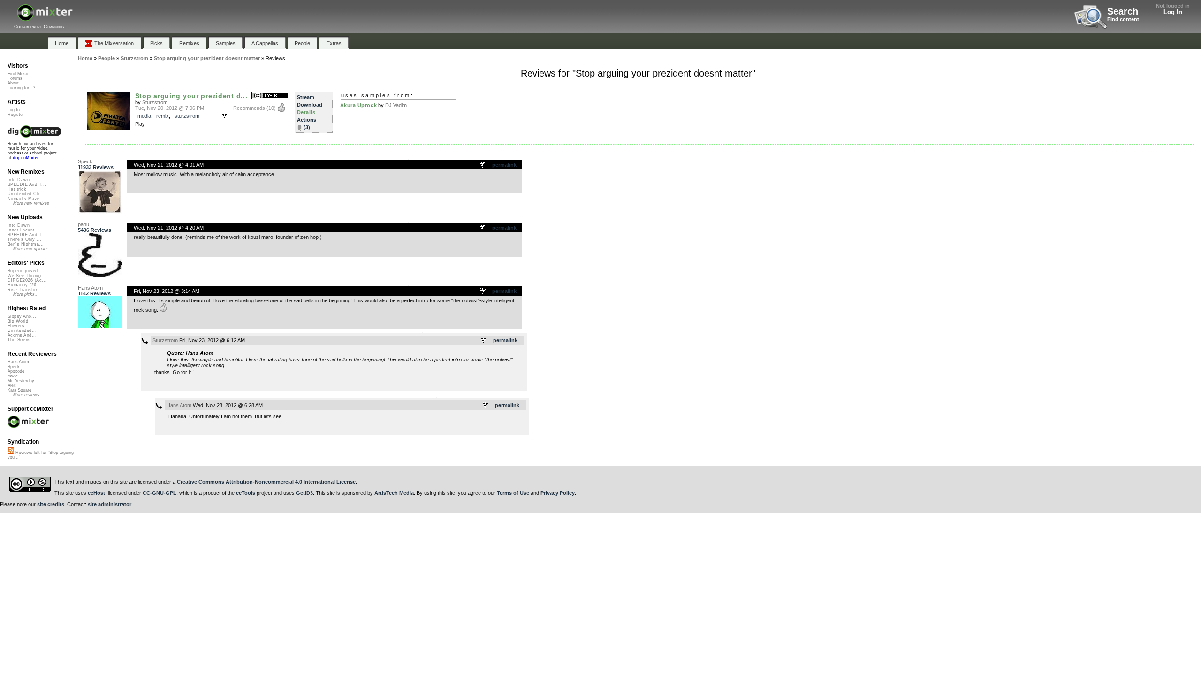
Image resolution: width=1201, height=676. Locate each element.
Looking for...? (21, 87)
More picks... (26, 294)
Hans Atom (90, 288)
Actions (306, 120)
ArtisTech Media (394, 493)
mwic (13, 376)
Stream (305, 97)
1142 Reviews (94, 293)
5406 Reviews (94, 230)
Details (306, 112)
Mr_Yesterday (21, 380)
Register (16, 114)
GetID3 (304, 493)
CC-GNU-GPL (159, 493)
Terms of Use (513, 493)
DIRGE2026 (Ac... (27, 280)
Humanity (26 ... (25, 285)
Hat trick (17, 189)
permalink (504, 165)
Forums (15, 78)
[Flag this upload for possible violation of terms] (225, 116)
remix (162, 116)
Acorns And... (22, 335)
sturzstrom (187, 116)
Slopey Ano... (22, 316)
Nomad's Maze (24, 198)
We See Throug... (27, 275)
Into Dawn (19, 179)
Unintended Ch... (26, 194)
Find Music (18, 73)
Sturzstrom (154, 102)
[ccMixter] (45, 17)
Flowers (16, 325)
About (13, 83)
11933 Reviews (96, 167)
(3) (307, 127)
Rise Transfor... (24, 289)
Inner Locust (21, 230)
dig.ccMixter (26, 157)
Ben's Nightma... (26, 244)
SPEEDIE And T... (27, 184)
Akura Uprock (358, 105)
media (144, 116)
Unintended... (22, 330)
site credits (50, 504)
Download (309, 105)
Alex (12, 385)
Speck (85, 161)
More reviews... (28, 394)
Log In (1172, 11)
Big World (18, 321)
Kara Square (19, 390)
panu (83, 224)
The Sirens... (22, 340)
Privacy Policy (557, 493)
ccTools (245, 493)
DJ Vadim (396, 105)
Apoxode (16, 371)
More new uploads (31, 248)
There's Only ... (24, 239)
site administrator (109, 504)
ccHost (96, 493)
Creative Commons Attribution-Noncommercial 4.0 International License (266, 481)
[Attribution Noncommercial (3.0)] (270, 96)
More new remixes (31, 203)
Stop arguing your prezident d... (191, 96)
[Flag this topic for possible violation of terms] (483, 165)
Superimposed (23, 271)
